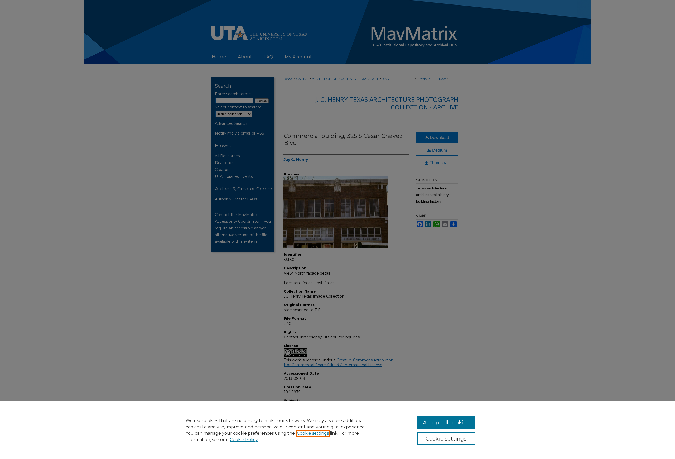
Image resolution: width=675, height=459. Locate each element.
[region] (337, 430)
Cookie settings (313, 433)
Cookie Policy (244, 439)
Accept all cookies (446, 422)
